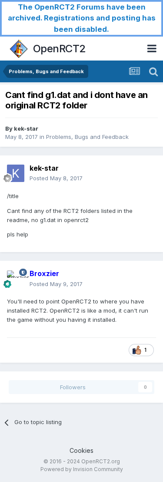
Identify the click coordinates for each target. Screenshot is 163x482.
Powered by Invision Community (81, 469)
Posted (56, 178)
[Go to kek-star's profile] (15, 173)
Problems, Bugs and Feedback (87, 136)
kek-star (26, 128)
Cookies (81, 450)
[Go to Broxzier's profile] (15, 279)
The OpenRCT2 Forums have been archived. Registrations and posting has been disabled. (82, 18)
